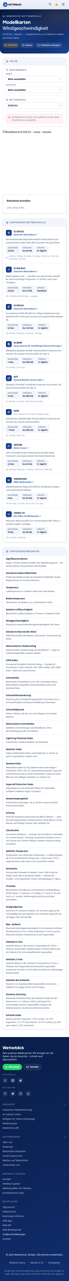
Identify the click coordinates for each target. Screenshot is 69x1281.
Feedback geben (11, 1183)
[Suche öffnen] (50, 4)
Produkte (9, 1104)
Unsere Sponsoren (12, 1155)
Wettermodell (17, 99)
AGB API (7, 1225)
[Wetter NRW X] (12, 1093)
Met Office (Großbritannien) (26, 516)
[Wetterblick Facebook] (5, 1080)
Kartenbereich (18, 70)
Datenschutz (9, 1211)
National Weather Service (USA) (28, 380)
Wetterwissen (10, 1123)
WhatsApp (14, 1066)
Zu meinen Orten (12, 1114)
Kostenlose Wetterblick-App (17, 1109)
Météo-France (20, 448)
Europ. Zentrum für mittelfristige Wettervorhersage (37, 346)
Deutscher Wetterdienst (24, 234)
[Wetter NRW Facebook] (5, 1093)
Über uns (8, 1142)
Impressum (9, 1207)
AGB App (7, 1220)
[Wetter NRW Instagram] (20, 1093)
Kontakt (34, 1066)
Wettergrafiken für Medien (17, 1188)
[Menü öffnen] (63, 4)
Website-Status (17, 1262)
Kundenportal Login (13, 1192)
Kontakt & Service (14, 1173)
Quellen (7, 1238)
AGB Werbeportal (12, 1229)
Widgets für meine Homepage (19, 1118)
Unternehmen (11, 1136)
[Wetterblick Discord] (12, 1080)
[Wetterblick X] (20, 1080)
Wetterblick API (11, 1127)
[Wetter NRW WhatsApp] (28, 1093)
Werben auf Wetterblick (15, 1160)
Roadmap (8, 1146)
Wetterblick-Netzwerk (14, 1151)
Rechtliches (10, 1201)
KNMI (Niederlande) (22, 482)
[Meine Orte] (56, 4)
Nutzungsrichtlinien (13, 1216)
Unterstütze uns (11, 1164)
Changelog (54, 1262)
